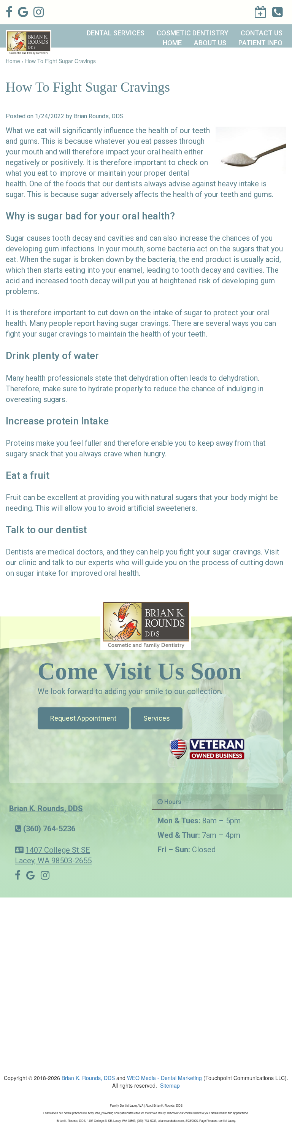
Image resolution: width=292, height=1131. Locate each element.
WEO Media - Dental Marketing (164, 1078)
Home (172, 43)
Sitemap (170, 1085)
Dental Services (115, 33)
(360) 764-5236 (49, 828)
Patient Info (260, 43)
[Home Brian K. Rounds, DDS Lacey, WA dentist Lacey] (145, 624)
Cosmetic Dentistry (193, 33)
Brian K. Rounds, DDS (46, 808)
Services (156, 718)
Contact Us (261, 33)
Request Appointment (83, 718)
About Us (210, 43)
